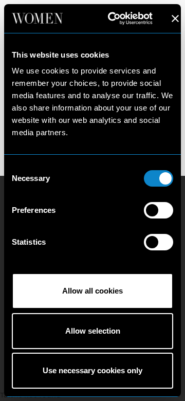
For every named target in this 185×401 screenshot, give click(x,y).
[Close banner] (175, 18)
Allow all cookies (92, 290)
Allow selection (92, 330)
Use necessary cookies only (92, 370)
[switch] (158, 210)
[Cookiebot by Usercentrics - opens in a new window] (113, 18)
